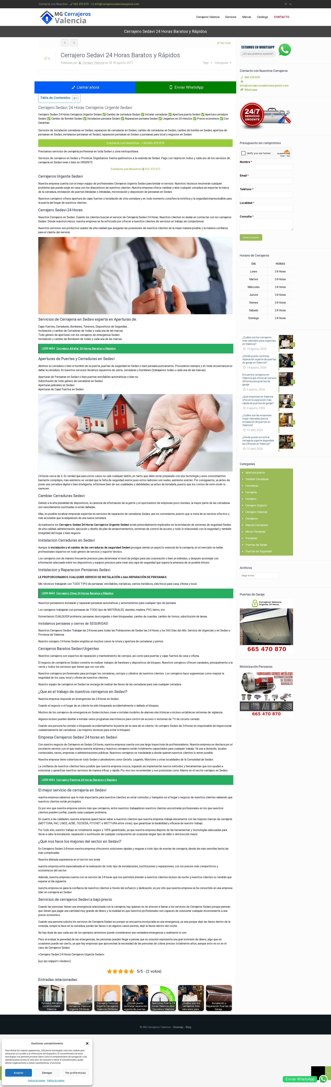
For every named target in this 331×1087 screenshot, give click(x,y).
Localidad (247, 203)
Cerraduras (251, 485)
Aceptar (18, 1072)
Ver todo (225, 43)
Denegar (47, 1072)
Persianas (251, 538)
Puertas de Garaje (256, 544)
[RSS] (290, 4)
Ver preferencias (75, 1072)
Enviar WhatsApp (188, 87)
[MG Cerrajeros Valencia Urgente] (65, 17)
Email (244, 175)
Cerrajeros (251, 518)
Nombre (246, 162)
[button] (87, 1043)
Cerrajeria (251, 492)
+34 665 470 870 (152, 143)
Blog (188, 1027)
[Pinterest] (286, 4)
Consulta (246, 216)
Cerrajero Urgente (256, 505)
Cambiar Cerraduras (257, 479)
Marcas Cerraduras (256, 525)
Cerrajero (250, 498)
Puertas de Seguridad (258, 551)
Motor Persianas (255, 531)
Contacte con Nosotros (123, 143)
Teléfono (246, 189)
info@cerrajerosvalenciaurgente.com (117, 4)
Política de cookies (36, 1080)
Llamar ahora (87, 87)
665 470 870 (81, 4)
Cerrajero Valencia (93, 62)
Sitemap (178, 1027)
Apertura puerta (255, 472)
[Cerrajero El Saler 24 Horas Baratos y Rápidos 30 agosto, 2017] (321, 1073)
